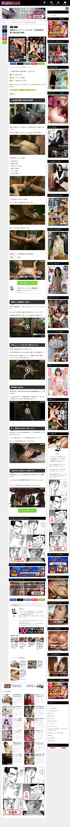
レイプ (11, 26)
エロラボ (50, 705)
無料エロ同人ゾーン (52, 740)
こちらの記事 (41, 620)
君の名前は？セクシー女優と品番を (55, 732)
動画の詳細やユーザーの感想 (27, 283)
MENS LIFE (50, 713)
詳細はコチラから (23, 292)
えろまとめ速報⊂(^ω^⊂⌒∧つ (55, 710)
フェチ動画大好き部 (52, 708)
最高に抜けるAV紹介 (52, 721)
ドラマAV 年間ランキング (28, 510)
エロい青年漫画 (51, 738)
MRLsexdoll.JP (51, 715)
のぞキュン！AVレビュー (53, 726)
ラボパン (21, 609)
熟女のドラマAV (51, 718)
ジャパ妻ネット (51, 723)
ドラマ (16, 26)
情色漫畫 (50, 735)
